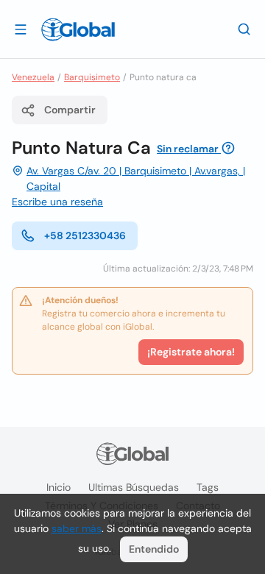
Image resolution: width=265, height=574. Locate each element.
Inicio (58, 487)
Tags (208, 487)
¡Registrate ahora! (191, 351)
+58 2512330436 (85, 235)
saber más (77, 528)
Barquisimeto (92, 77)
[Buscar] (244, 28)
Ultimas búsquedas (133, 487)
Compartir (70, 109)
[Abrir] (20, 28)
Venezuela (33, 77)
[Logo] (78, 29)
